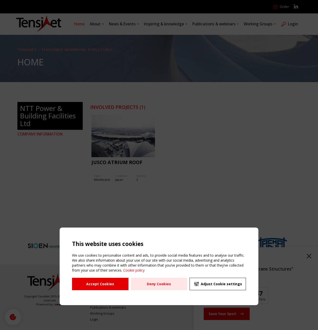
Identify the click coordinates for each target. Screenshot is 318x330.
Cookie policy (134, 270)
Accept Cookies (100, 284)
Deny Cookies (159, 284)
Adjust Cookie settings (221, 284)
